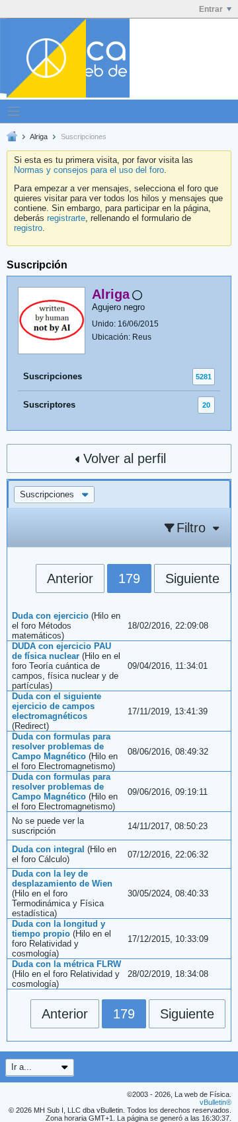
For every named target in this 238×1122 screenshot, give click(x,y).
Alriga (39, 136)
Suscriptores (49, 405)
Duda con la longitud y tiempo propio (58, 929)
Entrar (211, 9)
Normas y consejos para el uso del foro (89, 170)
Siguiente (192, 578)
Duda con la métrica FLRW (66, 964)
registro (28, 228)
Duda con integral (48, 849)
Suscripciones (52, 376)
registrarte (66, 218)
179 (129, 578)
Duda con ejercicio (50, 616)
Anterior (70, 578)
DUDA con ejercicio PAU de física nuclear (61, 651)
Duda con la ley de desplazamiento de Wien (62, 878)
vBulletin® (215, 1102)
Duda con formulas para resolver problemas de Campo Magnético (61, 746)
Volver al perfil (124, 458)
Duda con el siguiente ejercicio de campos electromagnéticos (56, 706)
